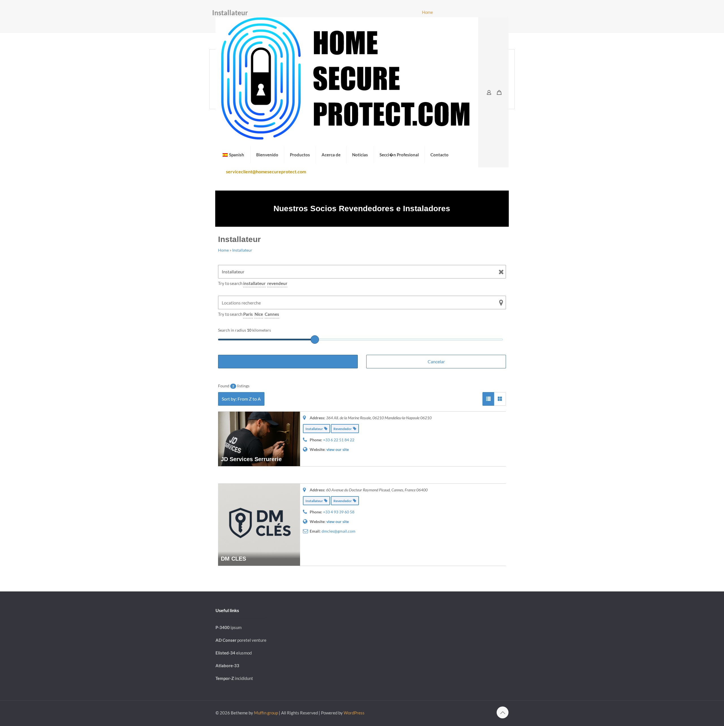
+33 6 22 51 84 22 (338, 439)
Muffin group (266, 712)
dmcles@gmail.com (338, 531)
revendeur (277, 283)
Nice (259, 314)
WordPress (354, 712)
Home (427, 12)
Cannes (272, 314)
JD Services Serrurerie (251, 459)
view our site (337, 449)
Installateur (242, 250)
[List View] (488, 399)
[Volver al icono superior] (502, 712)
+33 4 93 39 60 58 (338, 511)
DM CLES (233, 559)
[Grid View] (500, 399)
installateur (254, 283)
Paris (248, 314)
